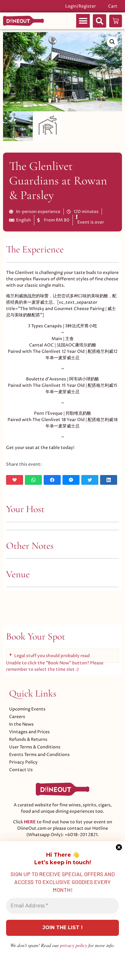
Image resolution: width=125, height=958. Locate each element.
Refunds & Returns (28, 739)
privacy (73, 945)
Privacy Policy (23, 762)
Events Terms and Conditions (39, 754)
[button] (83, 21)
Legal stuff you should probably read (52, 656)
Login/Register (80, 6)
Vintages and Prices (29, 732)
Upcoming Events (27, 709)
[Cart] (115, 21)
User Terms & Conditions (34, 747)
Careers (17, 717)
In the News (21, 724)
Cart (112, 6)
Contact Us (21, 770)
